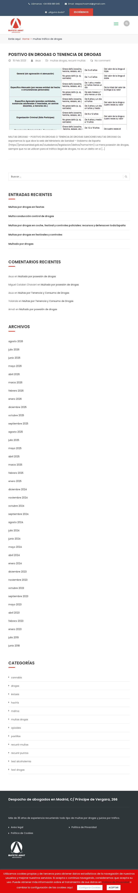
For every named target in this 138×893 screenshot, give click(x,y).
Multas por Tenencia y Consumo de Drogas (43, 293)
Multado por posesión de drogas (37, 276)
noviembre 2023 (17, 580)
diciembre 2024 (17, 489)
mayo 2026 (15, 366)
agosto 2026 (15, 341)
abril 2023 (14, 612)
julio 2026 (13, 349)
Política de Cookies (22, 833)
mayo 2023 (15, 604)
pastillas (16, 736)
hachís (15, 702)
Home (25, 39)
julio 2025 (13, 440)
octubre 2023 (16, 588)
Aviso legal (17, 827)
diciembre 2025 (17, 407)
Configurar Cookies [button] (89, 887)
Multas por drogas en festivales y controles (35, 234)
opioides (16, 728)
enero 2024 (15, 563)
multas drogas (58, 60)
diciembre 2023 (17, 571)
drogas (15, 686)
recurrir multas (76, 60)
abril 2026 (14, 374)
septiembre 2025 (18, 423)
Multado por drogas (20, 244)
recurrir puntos (19, 753)
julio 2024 (14, 530)
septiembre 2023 (18, 596)
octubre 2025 (16, 415)
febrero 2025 (15, 473)
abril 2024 (14, 555)
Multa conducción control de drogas (31, 216)
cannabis (16, 677)
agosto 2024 (15, 522)
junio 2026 (14, 357)
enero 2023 (15, 629)
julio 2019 (13, 637)
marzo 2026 (15, 382)
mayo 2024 (15, 547)
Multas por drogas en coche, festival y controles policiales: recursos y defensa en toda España (67, 225)
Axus (38, 60)
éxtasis (15, 694)
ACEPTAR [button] (113, 887)
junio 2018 (14, 645)
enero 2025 (15, 481)
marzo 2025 (15, 464)
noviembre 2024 (18, 497)
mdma (15, 711)
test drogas (18, 769)
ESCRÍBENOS (81, 12)
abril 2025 (14, 456)
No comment (103, 60)
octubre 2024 (16, 506)
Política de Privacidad (84, 827)
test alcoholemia (21, 761)
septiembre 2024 (18, 514)
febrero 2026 (16, 390)
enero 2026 (15, 399)
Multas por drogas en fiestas (26, 207)
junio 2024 (14, 538)
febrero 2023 (15, 621)
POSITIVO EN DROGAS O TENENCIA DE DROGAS (54, 54)
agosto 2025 (15, 431)
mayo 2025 (15, 448)
